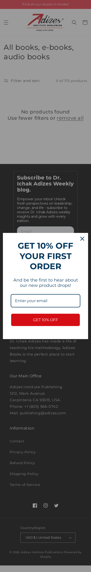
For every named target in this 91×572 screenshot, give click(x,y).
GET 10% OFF (45, 320)
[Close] (82, 239)
